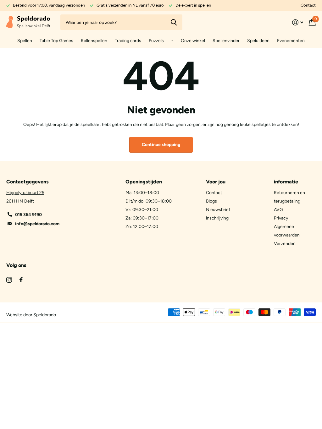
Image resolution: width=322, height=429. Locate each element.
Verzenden (285, 243)
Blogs (211, 201)
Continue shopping (161, 144)
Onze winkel (193, 40)
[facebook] (21, 279)
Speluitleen (258, 40)
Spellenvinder (226, 40)
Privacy (281, 218)
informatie (286, 182)
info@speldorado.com (37, 223)
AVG (278, 209)
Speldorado (44, 315)
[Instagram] (9, 280)
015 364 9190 (28, 214)
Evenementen (291, 40)
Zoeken (173, 22)
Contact (308, 5)
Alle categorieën (24, 41)
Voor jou (215, 182)
